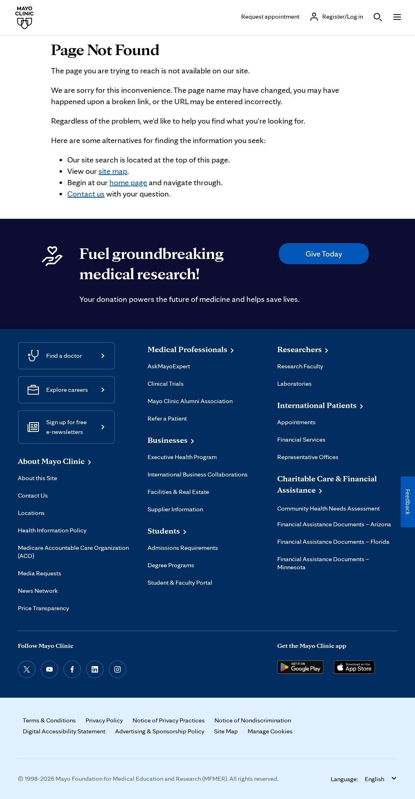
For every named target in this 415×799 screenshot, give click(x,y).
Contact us (86, 194)
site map (112, 171)
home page (128, 182)
